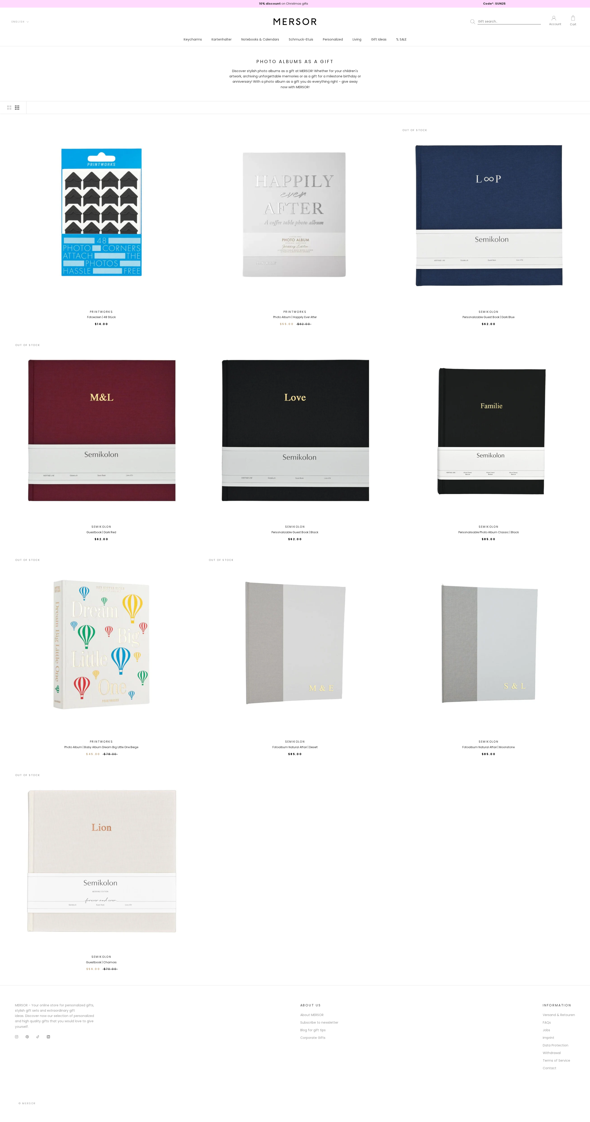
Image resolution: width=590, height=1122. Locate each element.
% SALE (401, 39)
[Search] (506, 21)
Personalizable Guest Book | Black (294, 532)
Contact (549, 1068)
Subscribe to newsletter (319, 1022)
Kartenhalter (222, 39)
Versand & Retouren (559, 1015)
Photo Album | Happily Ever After (295, 317)
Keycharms (193, 39)
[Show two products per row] (9, 107)
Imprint (548, 1037)
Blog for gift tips (313, 1030)
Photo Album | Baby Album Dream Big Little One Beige (101, 747)
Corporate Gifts (312, 1037)
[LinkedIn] (48, 1036)
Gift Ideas (378, 39)
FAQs (547, 1022)
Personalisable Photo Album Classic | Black (488, 532)
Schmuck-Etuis (301, 39)
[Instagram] (16, 1036)
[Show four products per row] (17, 107)
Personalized (333, 39)
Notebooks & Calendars (260, 39)
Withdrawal (552, 1053)
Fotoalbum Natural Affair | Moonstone (488, 747)
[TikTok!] (37, 1036)
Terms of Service (556, 1060)
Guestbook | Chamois (101, 962)
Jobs (546, 1030)
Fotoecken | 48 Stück (101, 317)
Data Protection (555, 1045)
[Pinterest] (27, 1036)
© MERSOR (27, 1103)
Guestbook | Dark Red (101, 532)
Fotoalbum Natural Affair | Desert (295, 747)
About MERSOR (312, 1015)
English (18, 21)
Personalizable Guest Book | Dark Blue (488, 317)
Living (357, 39)
